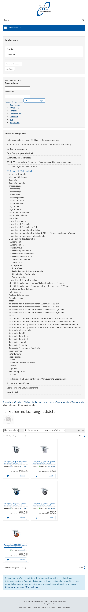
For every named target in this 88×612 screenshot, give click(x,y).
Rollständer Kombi (17, 333)
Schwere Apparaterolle (20, 259)
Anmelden (14, 107)
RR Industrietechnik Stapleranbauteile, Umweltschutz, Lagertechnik (36, 378)
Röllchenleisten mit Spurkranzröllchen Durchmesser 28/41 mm (37, 309)
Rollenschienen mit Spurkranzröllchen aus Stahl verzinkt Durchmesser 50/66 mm (45, 327)
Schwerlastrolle (17, 262)
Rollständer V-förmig (18, 345)
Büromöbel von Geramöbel (19, 157)
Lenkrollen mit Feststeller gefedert (24, 227)
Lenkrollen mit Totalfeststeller (22, 238)
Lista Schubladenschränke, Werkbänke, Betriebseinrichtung (33, 140)
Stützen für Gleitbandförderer (22, 362)
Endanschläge (15, 191)
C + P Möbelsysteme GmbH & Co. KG (23, 166)
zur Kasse (10, 69)
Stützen (12, 359)
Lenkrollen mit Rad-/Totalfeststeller (24, 230)
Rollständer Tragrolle (18, 342)
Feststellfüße (14, 194)
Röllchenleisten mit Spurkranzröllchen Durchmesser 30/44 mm (37, 312)
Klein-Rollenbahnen (17, 203)
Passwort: (9, 91)
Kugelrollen (14, 206)
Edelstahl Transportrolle (21, 256)
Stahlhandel (23, 607)
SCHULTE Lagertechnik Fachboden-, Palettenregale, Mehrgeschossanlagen (39, 162)
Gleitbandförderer (16, 200)
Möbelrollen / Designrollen (24, 274)
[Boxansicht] (79, 430)
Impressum (14, 122)
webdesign (43, 604)
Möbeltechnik (15, 292)
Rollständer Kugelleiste (19, 336)
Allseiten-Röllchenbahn (19, 177)
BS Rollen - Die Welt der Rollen (20, 171)
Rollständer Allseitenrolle (20, 330)
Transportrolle (16, 265)
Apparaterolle (16, 241)
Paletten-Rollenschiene (19, 295)
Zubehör (12, 374)
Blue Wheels (17, 268)
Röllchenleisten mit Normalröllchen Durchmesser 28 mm (34, 303)
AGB (11, 119)
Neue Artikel (12, 392)
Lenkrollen (13, 218)
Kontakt (13, 110)
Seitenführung (15, 353)
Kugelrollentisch (16, 209)
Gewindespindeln (16, 197)
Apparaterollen (17, 244)
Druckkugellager (16, 186)
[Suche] (83, 20)
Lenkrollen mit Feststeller (20, 224)
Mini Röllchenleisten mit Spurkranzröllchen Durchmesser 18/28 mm (39, 286)
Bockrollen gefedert (17, 183)
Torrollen (12, 365)
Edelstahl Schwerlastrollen (22, 253)
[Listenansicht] (83, 430)
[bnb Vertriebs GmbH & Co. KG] (44, 9)
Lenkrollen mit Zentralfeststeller (23, 280)
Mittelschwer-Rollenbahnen (21, 289)
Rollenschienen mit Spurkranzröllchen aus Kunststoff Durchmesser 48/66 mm (43, 324)
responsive (36, 604)
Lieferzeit (14, 116)
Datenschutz (15, 113)
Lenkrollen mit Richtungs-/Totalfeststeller (27, 236)
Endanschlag (14, 188)
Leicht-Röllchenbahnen (19, 212)
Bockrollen (13, 180)
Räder (11, 300)
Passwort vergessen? (14, 102)
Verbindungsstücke (17, 371)
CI (39, 607)
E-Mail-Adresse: (12, 83)
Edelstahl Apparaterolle (20, 250)
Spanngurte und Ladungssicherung (22, 387)
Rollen (11, 315)
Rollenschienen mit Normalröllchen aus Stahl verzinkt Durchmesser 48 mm (42, 321)
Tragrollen (13, 368)
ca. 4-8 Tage (22, 466)
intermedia (51, 604)
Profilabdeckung (16, 298)
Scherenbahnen (15, 351)
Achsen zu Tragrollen (18, 174)
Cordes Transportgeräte (17, 149)
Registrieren (15, 105)
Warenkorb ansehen (13, 64)
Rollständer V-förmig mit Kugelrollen (25, 348)
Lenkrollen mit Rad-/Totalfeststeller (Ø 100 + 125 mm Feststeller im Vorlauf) (42, 233)
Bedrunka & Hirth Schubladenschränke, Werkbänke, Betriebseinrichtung (39, 144)
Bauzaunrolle (16, 247)
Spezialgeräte (15, 356)
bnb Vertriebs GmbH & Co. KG (38, 601)
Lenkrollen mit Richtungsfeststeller (27, 271)
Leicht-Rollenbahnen (18, 215)
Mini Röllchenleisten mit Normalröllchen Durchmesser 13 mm (36, 283)
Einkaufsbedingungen (48, 607)
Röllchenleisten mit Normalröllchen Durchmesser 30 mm (34, 306)
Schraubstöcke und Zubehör (19, 383)
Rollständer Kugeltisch (19, 339)
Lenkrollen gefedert (17, 221)
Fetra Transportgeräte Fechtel (20, 153)
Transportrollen (19, 277)
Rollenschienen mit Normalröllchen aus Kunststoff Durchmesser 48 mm (40, 318)
